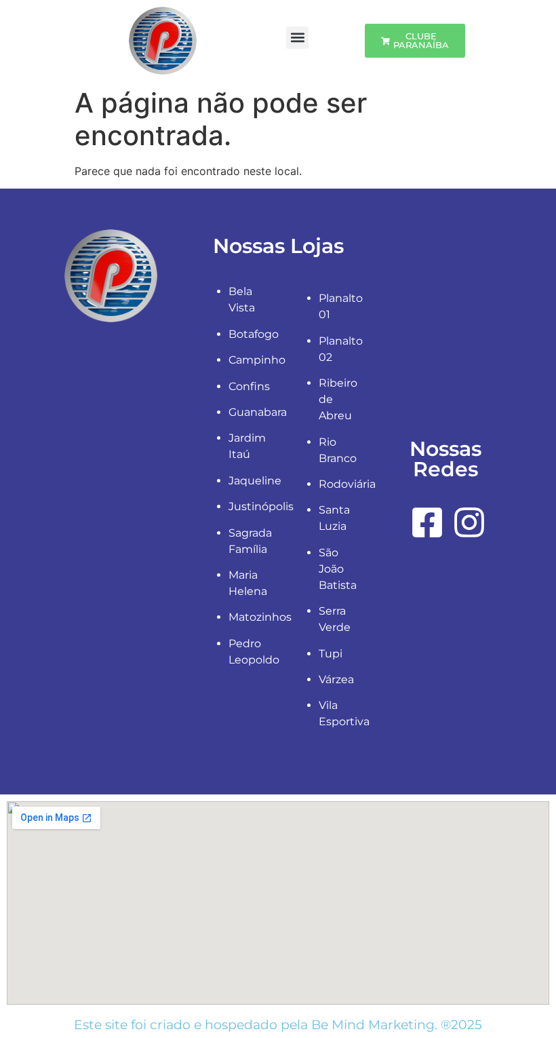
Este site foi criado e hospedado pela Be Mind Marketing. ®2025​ (278, 1025)
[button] (297, 37)
